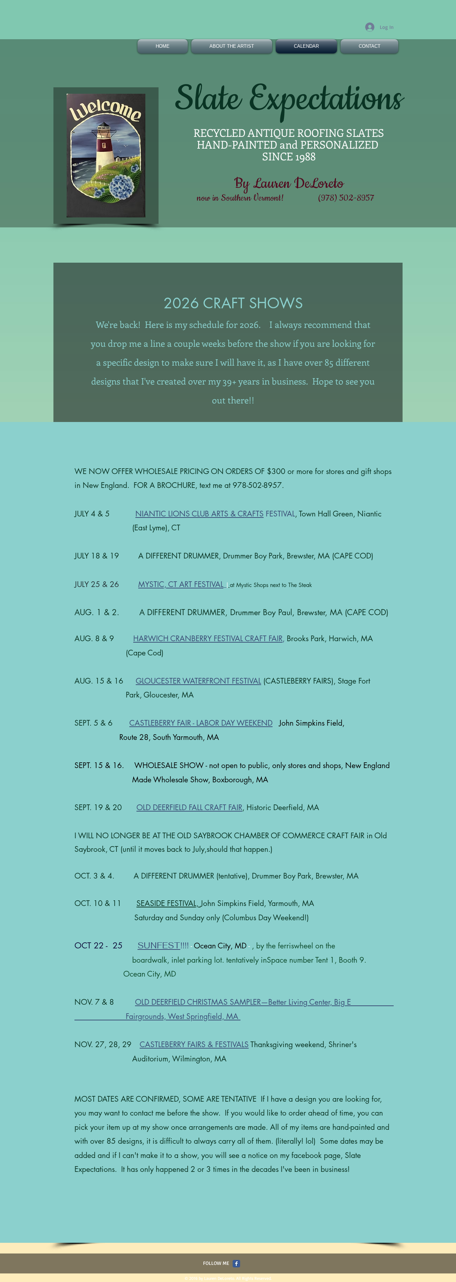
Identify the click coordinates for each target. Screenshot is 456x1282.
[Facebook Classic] (236, 1263)
